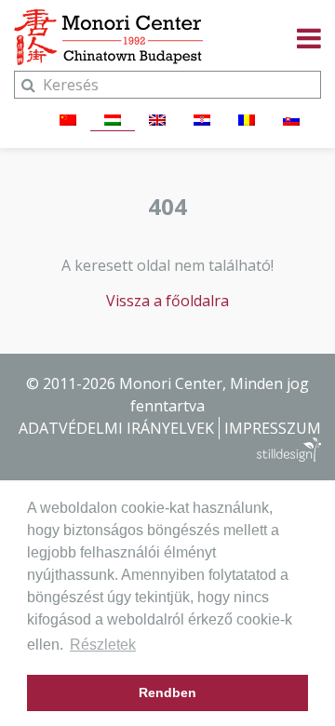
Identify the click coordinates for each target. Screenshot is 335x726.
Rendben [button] (167, 692)
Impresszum (272, 428)
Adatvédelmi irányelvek (116, 428)
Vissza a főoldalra (167, 300)
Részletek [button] (103, 644)
